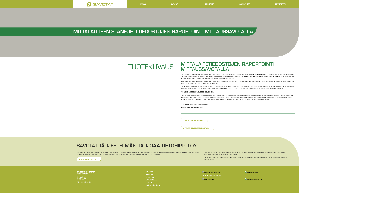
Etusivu (143, 4)
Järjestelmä (244, 4)
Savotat (174, 4)
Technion (275, 76)
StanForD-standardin (255, 74)
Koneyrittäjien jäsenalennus (190, 107)
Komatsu (260, 76)
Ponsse (246, 76)
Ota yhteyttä (280, 4)
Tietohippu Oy (82, 174)
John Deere (253, 76)
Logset (266, 76)
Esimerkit (209, 4)
